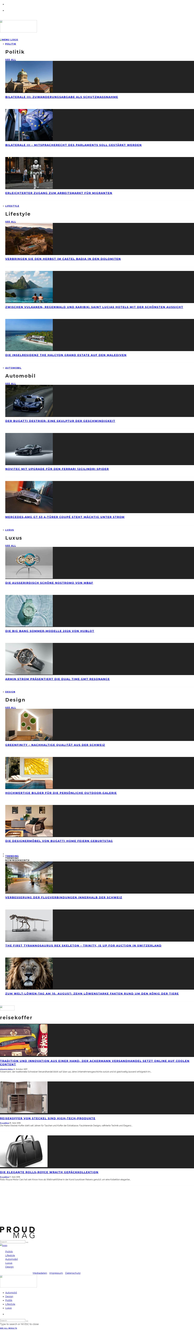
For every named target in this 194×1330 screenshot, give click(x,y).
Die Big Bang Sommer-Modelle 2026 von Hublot (49, 631)
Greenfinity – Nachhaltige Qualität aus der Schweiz (55, 744)
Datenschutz (73, 1273)
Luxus (9, 530)
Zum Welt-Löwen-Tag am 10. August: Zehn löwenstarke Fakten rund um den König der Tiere (92, 993)
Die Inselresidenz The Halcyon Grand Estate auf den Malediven (66, 355)
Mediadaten (40, 1273)
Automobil (13, 368)
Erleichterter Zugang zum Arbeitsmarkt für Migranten (58, 193)
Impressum (56, 1273)
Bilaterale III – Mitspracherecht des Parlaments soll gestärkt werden (73, 145)
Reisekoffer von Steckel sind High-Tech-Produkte (47, 1118)
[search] (27, 1242)
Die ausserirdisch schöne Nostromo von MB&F (49, 582)
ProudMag (4, 1123)
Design (10, 692)
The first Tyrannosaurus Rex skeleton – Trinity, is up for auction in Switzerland (83, 945)
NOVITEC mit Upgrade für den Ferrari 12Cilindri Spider (57, 469)
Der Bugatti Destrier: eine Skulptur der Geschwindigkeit (60, 421)
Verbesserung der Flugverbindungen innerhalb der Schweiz (63, 897)
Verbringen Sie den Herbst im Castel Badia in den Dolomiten (63, 258)
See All (10, 59)
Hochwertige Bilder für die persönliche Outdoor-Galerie (61, 793)
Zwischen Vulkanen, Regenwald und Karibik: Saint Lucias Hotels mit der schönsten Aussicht (94, 307)
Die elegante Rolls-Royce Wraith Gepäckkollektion (49, 1172)
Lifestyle (12, 206)
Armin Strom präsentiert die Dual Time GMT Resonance (57, 679)
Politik (10, 44)
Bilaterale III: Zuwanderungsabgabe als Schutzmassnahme (61, 97)
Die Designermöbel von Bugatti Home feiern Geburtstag (59, 841)
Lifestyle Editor (6, 1069)
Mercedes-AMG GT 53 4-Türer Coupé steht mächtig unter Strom (65, 517)
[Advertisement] (79, 1207)
